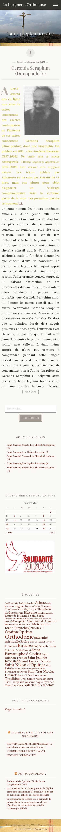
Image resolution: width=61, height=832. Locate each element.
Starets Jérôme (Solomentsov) (32, 675)
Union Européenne (14, 685)
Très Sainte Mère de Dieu (37, 678)
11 (14, 520)
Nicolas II (37, 628)
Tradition (12, 679)
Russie (24, 645)
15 (44, 520)
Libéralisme (11, 619)
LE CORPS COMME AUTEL (21, 755)
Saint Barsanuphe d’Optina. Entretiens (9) (27, 452)
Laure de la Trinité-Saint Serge (24, 615)
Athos (40, 603)
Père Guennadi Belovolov (42, 642)
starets (12, 675)
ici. (21, 203)
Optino (25, 632)
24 (7, 529)
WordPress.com (37, 829)
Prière (24, 641)
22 (44, 524)
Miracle (21, 618)
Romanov (11, 646)
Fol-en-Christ (32, 606)
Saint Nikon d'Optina (24, 665)
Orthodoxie (19, 637)
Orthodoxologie (32, 773)
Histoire (30, 612)
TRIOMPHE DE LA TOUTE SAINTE (26, 751)
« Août (9, 533)
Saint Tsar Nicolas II (29, 673)
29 (44, 529)
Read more (30, 391)
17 (7, 524)
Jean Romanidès (45, 613)
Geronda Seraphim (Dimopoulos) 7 (30, 70)
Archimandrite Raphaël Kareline (20, 603)
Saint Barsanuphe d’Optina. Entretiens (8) (27, 463)
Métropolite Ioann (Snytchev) (27, 626)
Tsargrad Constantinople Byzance (32, 682)
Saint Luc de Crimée (35, 661)
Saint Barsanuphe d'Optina (23, 652)
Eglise (20, 606)
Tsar (8, 681)
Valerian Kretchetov (39, 685)
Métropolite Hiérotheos (18, 624)
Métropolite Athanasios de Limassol (33, 621)
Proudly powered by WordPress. (25, 825)
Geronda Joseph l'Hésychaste (33, 609)
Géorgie (18, 613)
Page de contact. (15, 709)
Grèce (9, 612)
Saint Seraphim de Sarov (27, 668)
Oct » (52, 533)
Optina (11, 632)
